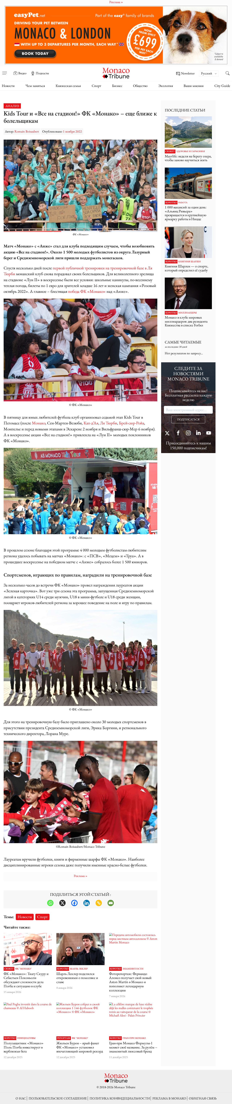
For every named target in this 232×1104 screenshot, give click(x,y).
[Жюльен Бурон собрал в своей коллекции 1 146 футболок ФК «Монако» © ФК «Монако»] (80, 1018)
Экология (165, 85)
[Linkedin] (86, 903)
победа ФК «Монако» (87, 291)
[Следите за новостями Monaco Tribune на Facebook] (178, 433)
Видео (22, 73)
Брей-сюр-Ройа (131, 423)
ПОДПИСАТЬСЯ (188, 419)
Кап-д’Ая (91, 423)
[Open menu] (4, 70)
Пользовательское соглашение (58, 1098)
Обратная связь (203, 1098)
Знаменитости (133, 968)
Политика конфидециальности (120, 1098)
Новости (8, 85)
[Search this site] (227, 73)
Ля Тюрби (108, 423)
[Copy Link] (99, 903)
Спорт (96, 85)
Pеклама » (80, 876)
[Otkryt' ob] (116, 35)
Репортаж (63, 1038)
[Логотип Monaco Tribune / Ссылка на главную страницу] (116, 72)
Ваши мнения (194, 85)
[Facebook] (74, 903)
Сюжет (9, 968)
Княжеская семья (68, 85)
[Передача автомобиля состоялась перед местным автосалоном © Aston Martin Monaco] (133, 949)
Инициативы (26, 1038)
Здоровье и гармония (190, 151)
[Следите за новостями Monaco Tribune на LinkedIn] (198, 433)
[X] (62, 903)
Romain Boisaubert (26, 131)
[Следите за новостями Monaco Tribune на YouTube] (208, 433)
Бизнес (117, 85)
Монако (38, 423)
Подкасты (42, 73)
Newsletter (188, 73)
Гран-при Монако (134, 1038)
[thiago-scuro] (28, 949)
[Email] (110, 903)
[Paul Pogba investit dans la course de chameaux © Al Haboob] (28, 1018)
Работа (182, 202)
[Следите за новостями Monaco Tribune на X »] (168, 433)
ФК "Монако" (23, 968)
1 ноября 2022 (72, 131)
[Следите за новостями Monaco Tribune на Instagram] (188, 433)
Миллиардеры (187, 312)
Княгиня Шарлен (189, 261)
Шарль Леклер (79, 968)
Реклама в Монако (169, 1098)
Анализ (12, 106)
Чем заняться (35, 85)
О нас (21, 1098)
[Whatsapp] (50, 903)
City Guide (222, 85)
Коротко (62, 968)
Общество (140, 85)
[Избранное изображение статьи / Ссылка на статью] (188, 132)
